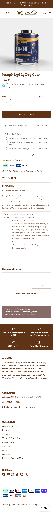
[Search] (9, 13)
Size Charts (7, 446)
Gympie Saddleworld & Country (30, 363)
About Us (6, 450)
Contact (6, 454)
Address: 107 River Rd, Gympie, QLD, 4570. (22, 397)
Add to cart (26, 114)
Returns (6, 430)
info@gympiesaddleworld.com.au (18, 407)
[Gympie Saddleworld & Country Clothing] (26, 13)
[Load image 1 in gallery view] (26, 44)
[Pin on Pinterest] (15, 178)
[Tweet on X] (9, 178)
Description (8, 186)
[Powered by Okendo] (9, 287)
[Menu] (3, 13)
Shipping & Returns (11, 269)
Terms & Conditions (11, 438)
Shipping (6, 434)
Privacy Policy (9, 442)
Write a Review (41, 286)
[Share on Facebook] (12, 178)
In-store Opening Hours (13, 458)
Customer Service (11, 426)
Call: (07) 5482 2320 (11, 402)
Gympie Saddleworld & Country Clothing (22, 505)
